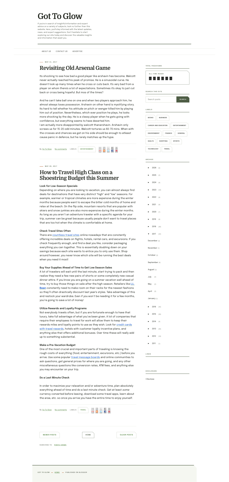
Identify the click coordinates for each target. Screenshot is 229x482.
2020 (154, 212)
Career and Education (158, 125)
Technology (153, 149)
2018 (154, 226)
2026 (154, 168)
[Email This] (100, 150)
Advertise (77, 51)
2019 (154, 219)
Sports (176, 141)
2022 (154, 197)
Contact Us (62, 51)
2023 (154, 190)
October (152, 255)
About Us (46, 51)
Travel (83, 410)
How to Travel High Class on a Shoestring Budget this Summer (79, 175)
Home (88, 435)
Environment (154, 133)
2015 (154, 314)
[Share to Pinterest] (116, 150)
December (152, 241)
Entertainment (86, 149)
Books (150, 118)
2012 (154, 336)
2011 (154, 343)
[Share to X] (108, 150)
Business (163, 118)
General (181, 133)
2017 (154, 234)
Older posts (126, 435)
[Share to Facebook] (112, 150)
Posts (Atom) (60, 445)
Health (151, 141)
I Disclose (150, 379)
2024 (154, 182)
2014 (154, 321)
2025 (154, 175)
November (152, 248)
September (153, 262)
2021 (154, 205)
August (151, 270)
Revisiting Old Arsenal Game (75, 68)
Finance (168, 133)
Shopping (163, 141)
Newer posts (49, 435)
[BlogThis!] (104, 150)
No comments (61, 149)
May (149, 284)
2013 (154, 329)
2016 (154, 307)
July (149, 277)
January (151, 298)
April (150, 291)
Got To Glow (60, 16)
